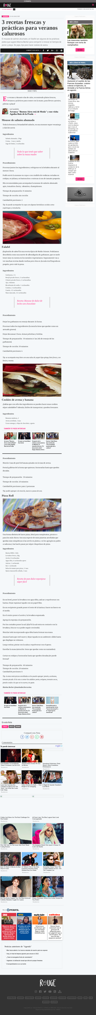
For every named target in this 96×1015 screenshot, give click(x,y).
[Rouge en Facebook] (40, 991)
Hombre (45, 998)
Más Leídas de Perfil (78, 63)
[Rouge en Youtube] (49, 991)
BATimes (54, 1002)
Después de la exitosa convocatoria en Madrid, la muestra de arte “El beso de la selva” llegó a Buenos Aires (38, 445)
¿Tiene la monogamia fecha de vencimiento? (19, 957)
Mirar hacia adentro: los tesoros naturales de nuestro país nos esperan (27, 950)
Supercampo (71, 998)
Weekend (53, 998)
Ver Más (80, 50)
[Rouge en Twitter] (45, 991)
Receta (11, 726)
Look (79, 998)
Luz (85, 998)
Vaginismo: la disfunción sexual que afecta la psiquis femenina (24, 960)
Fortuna (38, 998)
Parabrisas (62, 998)
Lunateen (46, 1002)
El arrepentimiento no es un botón (16, 964)
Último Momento (7, 9)
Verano (18, 726)
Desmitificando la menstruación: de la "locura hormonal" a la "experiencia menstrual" (52, 709)
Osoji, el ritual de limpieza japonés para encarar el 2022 (23, 954)
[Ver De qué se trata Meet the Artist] (10, 698)
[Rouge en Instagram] (36, 991)
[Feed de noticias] (55, 991)
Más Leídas (74, 22)
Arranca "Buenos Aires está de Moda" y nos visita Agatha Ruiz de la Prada (34, 112)
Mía (91, 998)
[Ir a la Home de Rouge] (48, 983)
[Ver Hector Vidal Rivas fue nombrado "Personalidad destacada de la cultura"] (38, 698)
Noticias (20, 998)
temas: (5, 726)
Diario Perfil (11, 998)
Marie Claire (29, 998)
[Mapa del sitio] (59, 991)
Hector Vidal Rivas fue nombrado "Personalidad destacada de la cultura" (51, 444)
